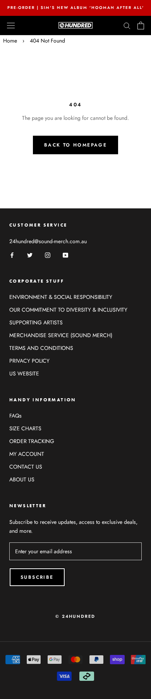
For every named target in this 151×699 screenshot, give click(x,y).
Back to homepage (75, 145)
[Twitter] (30, 254)
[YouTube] (65, 254)
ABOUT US (21, 479)
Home (10, 40)
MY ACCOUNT (26, 454)
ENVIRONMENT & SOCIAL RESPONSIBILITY (60, 297)
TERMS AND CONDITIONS (41, 348)
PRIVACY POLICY (29, 361)
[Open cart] (140, 25)
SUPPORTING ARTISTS (36, 322)
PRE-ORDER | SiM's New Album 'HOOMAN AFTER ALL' (75, 7)
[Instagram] (47, 254)
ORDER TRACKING (31, 441)
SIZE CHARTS (25, 428)
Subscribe (37, 577)
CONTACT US (25, 467)
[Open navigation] (11, 25)
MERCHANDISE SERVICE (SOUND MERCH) (60, 335)
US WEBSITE (24, 373)
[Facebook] (12, 254)
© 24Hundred (75, 616)
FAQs (15, 415)
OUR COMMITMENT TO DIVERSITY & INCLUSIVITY (68, 310)
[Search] (127, 25)
